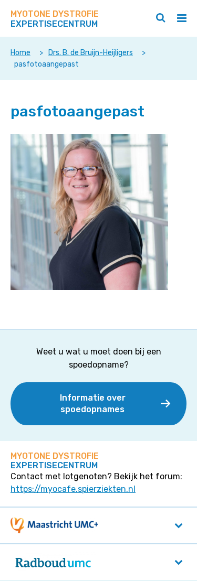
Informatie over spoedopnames (93, 403)
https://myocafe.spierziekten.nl (73, 489)
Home (20, 52)
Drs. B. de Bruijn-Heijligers (90, 52)
